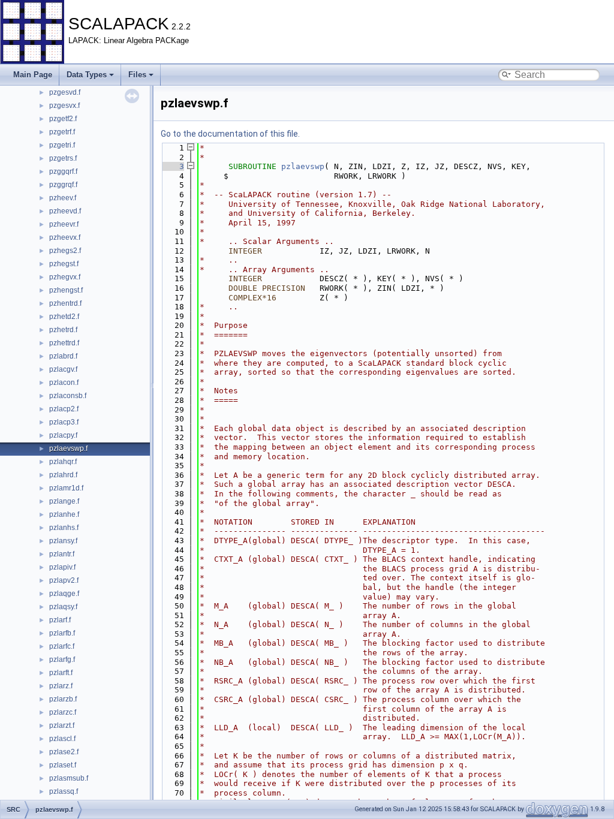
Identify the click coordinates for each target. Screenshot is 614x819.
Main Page (32, 74)
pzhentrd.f (65, 303)
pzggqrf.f (63, 171)
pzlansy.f (63, 541)
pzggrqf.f (63, 184)
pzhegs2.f (65, 250)
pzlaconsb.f (67, 396)
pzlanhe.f (64, 514)
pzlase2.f (64, 752)
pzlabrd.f (63, 356)
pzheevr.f (64, 224)
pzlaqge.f (64, 593)
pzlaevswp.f (68, 448)
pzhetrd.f (63, 330)
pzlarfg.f (62, 659)
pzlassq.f (63, 791)
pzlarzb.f (63, 699)
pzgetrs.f (63, 158)
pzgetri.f (62, 145)
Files (137, 74)
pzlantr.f (61, 554)
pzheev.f (62, 198)
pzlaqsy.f (63, 607)
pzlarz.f (61, 686)
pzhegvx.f (64, 277)
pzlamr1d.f (66, 488)
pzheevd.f (65, 211)
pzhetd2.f (64, 316)
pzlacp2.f (64, 409)
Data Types (87, 74)
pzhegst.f (64, 264)
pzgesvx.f (64, 105)
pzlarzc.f (62, 712)
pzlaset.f (62, 765)
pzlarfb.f (62, 633)
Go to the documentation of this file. (230, 133)
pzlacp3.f (64, 422)
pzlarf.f (60, 620)
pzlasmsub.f (68, 778)
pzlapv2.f (64, 580)
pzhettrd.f (64, 343)
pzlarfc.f (61, 646)
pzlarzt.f (61, 725)
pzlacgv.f (63, 369)
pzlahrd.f (63, 475)
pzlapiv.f (62, 567)
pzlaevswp (302, 166)
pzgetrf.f (62, 132)
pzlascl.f (62, 738)
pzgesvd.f (64, 92)
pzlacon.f (64, 382)
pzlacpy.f (63, 435)
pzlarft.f (61, 673)
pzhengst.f (66, 290)
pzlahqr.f (63, 461)
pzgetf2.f (63, 119)
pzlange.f (64, 501)
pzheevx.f (64, 237)
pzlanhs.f (64, 527)
